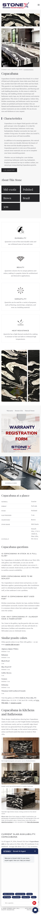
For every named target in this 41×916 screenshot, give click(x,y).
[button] (39, 5)
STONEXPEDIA (28, 69)
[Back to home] (15, 5)
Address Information (8, 894)
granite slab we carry (12, 644)
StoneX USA (11, 908)
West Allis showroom (33, 822)
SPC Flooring (7, 897)
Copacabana (9, 73)
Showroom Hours (20, 894)
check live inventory (7, 822)
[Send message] (34, 903)
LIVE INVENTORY (9, 170)
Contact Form (26, 897)
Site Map (28, 908)
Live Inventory (16, 897)
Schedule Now (11, 483)
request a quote (16, 703)
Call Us (33, 897)
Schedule (29, 894)
